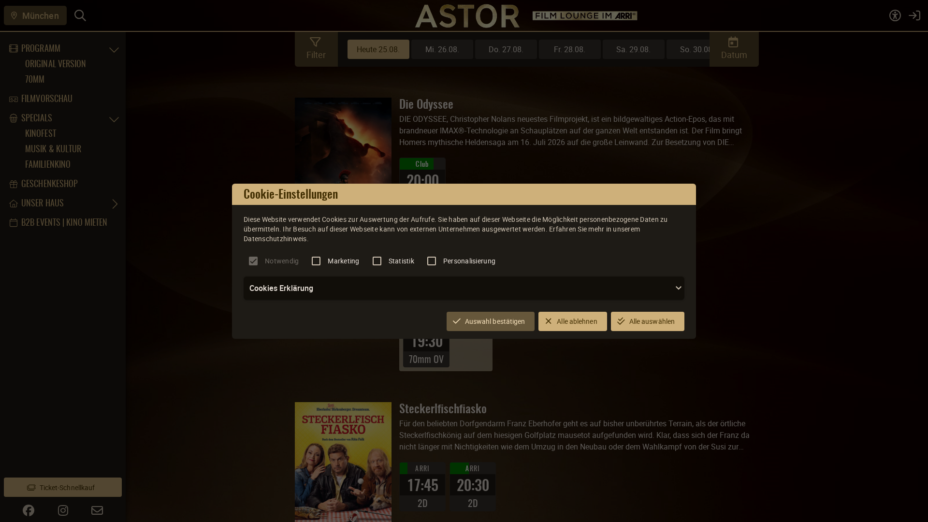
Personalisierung (469, 260)
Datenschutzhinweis (275, 238)
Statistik (401, 260)
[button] (464, 288)
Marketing (343, 260)
